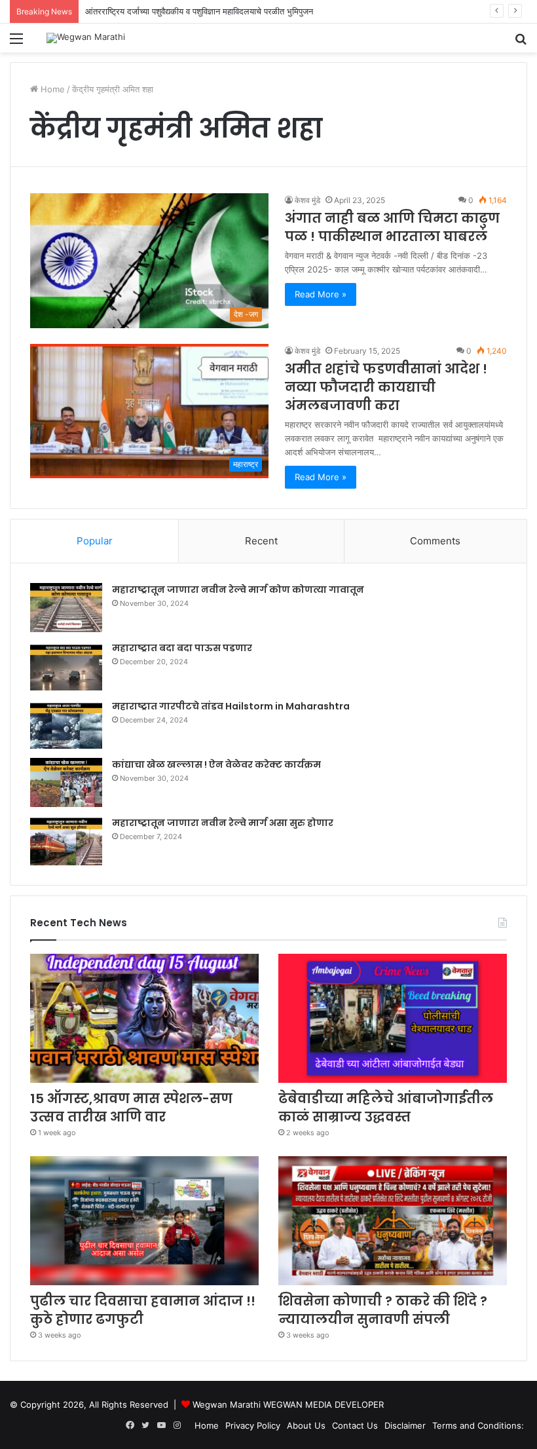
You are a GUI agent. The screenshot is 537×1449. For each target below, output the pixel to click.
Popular (95, 541)
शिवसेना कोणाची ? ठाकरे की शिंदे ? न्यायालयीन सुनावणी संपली (382, 1310)
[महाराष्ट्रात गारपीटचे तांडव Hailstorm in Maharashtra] (66, 724)
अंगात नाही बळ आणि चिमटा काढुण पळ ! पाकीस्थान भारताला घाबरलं (392, 227)
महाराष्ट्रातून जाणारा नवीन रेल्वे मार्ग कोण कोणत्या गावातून (238, 589)
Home (51, 89)
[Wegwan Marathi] (85, 38)
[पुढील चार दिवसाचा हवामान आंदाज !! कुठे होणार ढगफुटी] (144, 1220)
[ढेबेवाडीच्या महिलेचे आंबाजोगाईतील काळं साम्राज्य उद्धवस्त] (392, 1018)
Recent (261, 541)
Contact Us (355, 1425)
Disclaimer (405, 1425)
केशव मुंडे (307, 200)
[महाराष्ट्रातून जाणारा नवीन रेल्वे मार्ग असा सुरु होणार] (66, 840)
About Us (306, 1425)
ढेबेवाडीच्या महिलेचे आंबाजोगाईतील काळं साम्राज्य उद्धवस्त (385, 1107)
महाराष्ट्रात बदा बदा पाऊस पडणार (182, 647)
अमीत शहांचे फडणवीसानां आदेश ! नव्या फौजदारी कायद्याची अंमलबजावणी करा (386, 387)
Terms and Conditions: (478, 1425)
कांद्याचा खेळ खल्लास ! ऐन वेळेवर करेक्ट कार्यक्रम (216, 764)
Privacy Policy (252, 1425)
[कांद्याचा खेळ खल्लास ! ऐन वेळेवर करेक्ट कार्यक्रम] (66, 782)
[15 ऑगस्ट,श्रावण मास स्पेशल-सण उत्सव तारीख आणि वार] (144, 1018)
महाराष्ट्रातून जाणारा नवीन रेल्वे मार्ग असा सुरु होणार (222, 822)
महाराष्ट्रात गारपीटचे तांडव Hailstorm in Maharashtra (231, 706)
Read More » (320, 294)
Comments (435, 541)
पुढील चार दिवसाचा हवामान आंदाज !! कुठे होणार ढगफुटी (142, 1310)
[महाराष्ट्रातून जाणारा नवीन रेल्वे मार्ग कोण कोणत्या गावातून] (66, 607)
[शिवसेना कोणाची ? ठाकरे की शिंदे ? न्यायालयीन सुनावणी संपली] (392, 1220)
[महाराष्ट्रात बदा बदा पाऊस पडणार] (66, 665)
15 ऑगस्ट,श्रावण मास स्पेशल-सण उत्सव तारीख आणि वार (131, 1107)
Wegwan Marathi (227, 1404)
